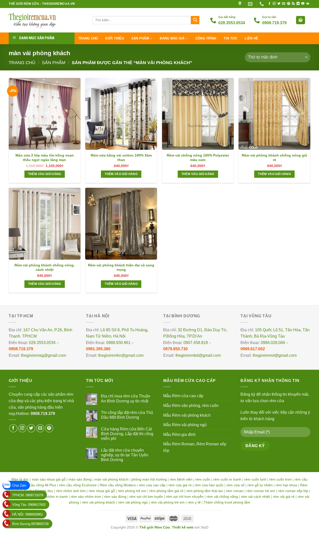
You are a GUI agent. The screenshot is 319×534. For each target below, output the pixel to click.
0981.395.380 (98, 349)
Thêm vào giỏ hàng (44, 174)
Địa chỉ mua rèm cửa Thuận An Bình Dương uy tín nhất (125, 398)
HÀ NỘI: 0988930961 (27, 514)
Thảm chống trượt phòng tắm (227, 502)
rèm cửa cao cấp (152, 485)
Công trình (205, 38)
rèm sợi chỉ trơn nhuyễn (185, 497)
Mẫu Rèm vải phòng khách (187, 415)
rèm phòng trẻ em (132, 491)
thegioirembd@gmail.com (198, 355)
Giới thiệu (114, 38)
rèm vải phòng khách (98, 502)
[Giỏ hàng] (300, 20)
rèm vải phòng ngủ (133, 502)
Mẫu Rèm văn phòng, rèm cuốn (191, 405)
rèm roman (234, 491)
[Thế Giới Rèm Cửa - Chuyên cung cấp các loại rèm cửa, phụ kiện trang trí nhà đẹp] (47, 20)
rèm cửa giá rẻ (180, 485)
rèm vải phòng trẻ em (168, 502)
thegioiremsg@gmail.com (43, 355)
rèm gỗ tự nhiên (260, 485)
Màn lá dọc (20, 479)
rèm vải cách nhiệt (255, 497)
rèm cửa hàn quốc (209, 485)
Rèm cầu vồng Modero (118, 485)
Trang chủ (88, 38)
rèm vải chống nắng (222, 497)
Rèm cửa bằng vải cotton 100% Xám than (121, 157)
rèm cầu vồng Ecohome (78, 485)
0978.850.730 (175, 349)
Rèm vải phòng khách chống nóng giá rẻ (274, 157)
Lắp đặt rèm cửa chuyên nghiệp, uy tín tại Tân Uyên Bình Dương (124, 455)
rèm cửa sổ (235, 485)
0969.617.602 (252, 349)
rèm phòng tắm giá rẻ (166, 491)
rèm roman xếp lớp (293, 491)
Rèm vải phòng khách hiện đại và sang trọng (121, 267)
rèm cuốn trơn (280, 479)
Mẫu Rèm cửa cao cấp (183, 396)
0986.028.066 (273, 343)
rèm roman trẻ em (260, 491)
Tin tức (230, 38)
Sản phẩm (140, 38)
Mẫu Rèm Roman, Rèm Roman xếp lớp (194, 447)
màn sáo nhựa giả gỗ (49, 479)
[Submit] (195, 20)
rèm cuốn (202, 479)
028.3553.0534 (42, 343)
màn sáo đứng (80, 479)
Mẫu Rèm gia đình (179, 434)
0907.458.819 (195, 343)
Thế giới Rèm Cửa (154, 527)
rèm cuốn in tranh (227, 479)
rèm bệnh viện (181, 479)
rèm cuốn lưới (255, 479)
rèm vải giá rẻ (284, 497)
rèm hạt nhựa (286, 485)
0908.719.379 (21, 349)
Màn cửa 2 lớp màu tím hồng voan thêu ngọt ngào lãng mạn (44, 157)
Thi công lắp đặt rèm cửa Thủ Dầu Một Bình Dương (127, 414)
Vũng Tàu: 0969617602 (29, 505)
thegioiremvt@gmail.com (275, 355)
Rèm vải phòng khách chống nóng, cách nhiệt (44, 267)
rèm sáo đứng (115, 497)
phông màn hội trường (149, 479)
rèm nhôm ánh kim (71, 491)
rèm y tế (194, 502)
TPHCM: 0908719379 (27, 495)
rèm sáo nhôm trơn (86, 497)
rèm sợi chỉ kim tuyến (146, 497)
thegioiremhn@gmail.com (121, 355)
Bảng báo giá (172, 38)
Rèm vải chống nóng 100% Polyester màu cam (198, 157)
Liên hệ (251, 38)
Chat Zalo (19, 485)
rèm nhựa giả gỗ (102, 491)
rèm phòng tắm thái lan (204, 491)
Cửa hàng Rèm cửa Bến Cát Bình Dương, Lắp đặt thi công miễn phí (127, 434)
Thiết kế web (183, 527)
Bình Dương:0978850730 (30, 524)
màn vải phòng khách (111, 479)
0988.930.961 (118, 343)
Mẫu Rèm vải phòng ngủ (185, 425)
